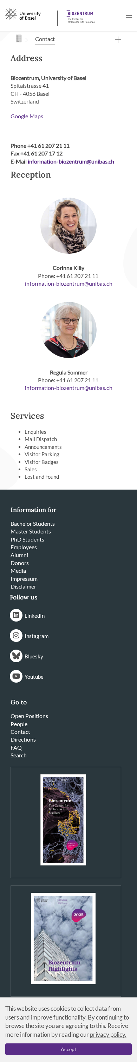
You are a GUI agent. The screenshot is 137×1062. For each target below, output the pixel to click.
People (19, 724)
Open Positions (29, 715)
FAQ (16, 747)
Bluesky (34, 656)
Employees (24, 547)
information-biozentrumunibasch (68, 284)
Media (18, 570)
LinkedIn (35, 615)
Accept (68, 1049)
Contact (20, 731)
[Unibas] (30, 13)
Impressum (24, 578)
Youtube (34, 676)
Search (19, 755)
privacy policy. (108, 1034)
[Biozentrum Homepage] (79, 14)
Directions (23, 739)
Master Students (31, 531)
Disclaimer (23, 586)
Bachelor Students (33, 523)
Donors (20, 562)
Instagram (36, 636)
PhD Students (27, 539)
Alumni (19, 554)
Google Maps (27, 116)
